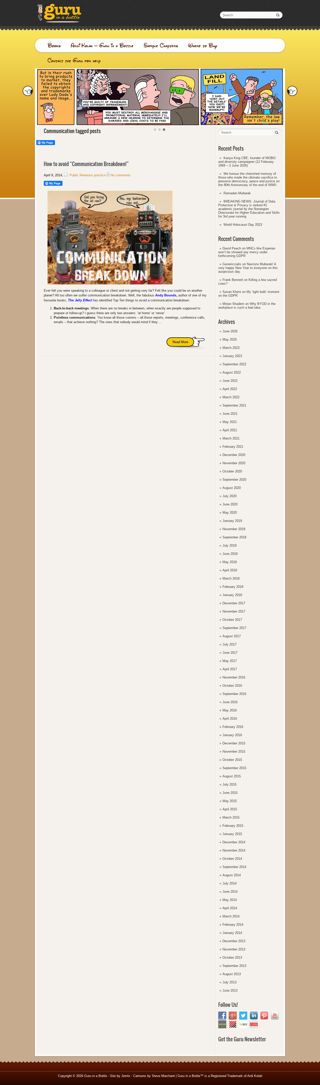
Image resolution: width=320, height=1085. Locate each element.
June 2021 (230, 414)
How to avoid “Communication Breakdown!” (86, 164)
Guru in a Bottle (95, 1076)
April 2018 (229, 570)
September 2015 (234, 768)
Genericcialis (231, 264)
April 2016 (229, 718)
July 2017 (229, 644)
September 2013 (234, 966)
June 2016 (230, 702)
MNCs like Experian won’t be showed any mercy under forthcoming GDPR (246, 252)
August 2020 (231, 488)
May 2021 (229, 422)
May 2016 (229, 710)
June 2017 (230, 652)
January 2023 (232, 356)
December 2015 (233, 743)
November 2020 (233, 463)
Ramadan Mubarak (237, 193)
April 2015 (229, 809)
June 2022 (230, 381)
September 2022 (234, 364)
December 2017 (233, 603)
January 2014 (232, 933)
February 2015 (232, 826)
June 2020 (230, 504)
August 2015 (231, 776)
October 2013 (232, 957)
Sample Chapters (161, 45)
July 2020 (229, 496)
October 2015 (232, 760)
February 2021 (232, 446)
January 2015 (232, 834)
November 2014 (233, 850)
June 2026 (230, 331)
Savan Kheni (231, 292)
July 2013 (229, 982)
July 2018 (229, 545)
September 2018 (234, 537)
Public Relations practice (88, 175)
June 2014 (230, 891)
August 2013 (231, 974)
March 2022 (231, 397)
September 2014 (234, 867)
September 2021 (234, 405)
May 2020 (229, 512)
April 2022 (229, 389)
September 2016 (234, 694)
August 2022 (231, 372)
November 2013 (233, 949)
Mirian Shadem (233, 304)
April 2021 (229, 430)
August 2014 (231, 875)
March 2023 (231, 348)
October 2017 (232, 620)
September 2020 (234, 479)
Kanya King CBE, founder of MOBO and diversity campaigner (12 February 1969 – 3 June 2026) (247, 161)
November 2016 (233, 677)
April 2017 (229, 669)
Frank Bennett (232, 280)
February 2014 (232, 924)
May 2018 (229, 562)
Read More (180, 342)
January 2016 (232, 735)
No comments (120, 175)
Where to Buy (202, 45)
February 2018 (232, 587)
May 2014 (229, 900)
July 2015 (229, 784)
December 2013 (233, 941)
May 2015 (229, 801)
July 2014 (229, 883)
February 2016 (232, 727)
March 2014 (231, 916)
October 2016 (232, 685)
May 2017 (229, 661)
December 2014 (233, 842)
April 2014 (229, 908)
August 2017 (231, 636)
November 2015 (233, 751)
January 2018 (232, 595)
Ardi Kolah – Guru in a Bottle (102, 45)
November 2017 (233, 611)
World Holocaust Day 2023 (243, 224)
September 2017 (234, 628)
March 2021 (231, 438)
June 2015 (230, 793)
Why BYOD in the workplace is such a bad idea (247, 305)
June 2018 (230, 554)
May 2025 (229, 339)
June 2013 (230, 990)
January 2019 (232, 521)
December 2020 (233, 455)
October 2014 (232, 859)
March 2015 (231, 817)
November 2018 (233, 529)
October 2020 (232, 471)
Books (54, 45)
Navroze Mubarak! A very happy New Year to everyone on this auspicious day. (248, 267)
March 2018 (231, 578)
